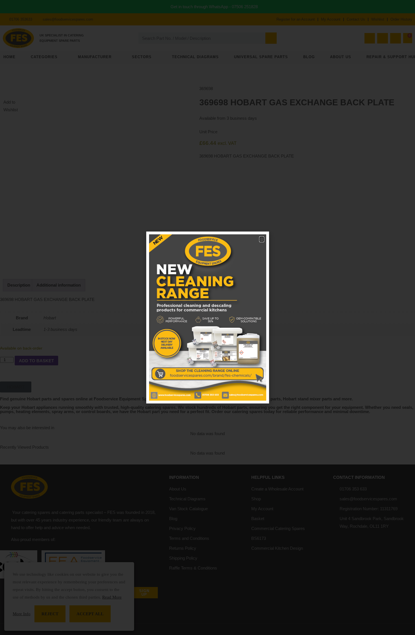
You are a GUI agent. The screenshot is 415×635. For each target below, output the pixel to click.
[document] (207, 317)
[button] (261, 239)
